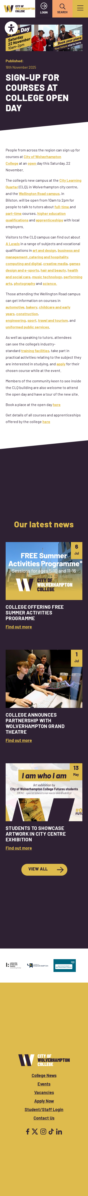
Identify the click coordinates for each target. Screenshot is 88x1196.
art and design (44, 251)
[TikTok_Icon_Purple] (51, 1131)
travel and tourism (53, 321)
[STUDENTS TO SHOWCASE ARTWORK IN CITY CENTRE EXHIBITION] (44, 807)
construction (27, 314)
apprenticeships (49, 220)
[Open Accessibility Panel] (11, 28)
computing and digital (24, 264)
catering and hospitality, (49, 257)
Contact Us (44, 1119)
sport (31, 321)
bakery (31, 307)
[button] (62, 6)
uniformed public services (27, 327)
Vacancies (44, 1093)
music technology (47, 277)
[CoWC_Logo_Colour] (19, 8)
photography (24, 284)
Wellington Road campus (39, 194)
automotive (15, 307)
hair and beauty (53, 271)
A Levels (13, 244)
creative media (55, 264)
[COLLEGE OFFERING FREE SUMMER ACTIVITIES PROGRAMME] (44, 586)
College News (44, 1076)
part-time (14, 214)
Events (44, 1084)
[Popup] (80, 9)
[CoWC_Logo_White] (44, 1060)
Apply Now (44, 1101)
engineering (16, 321)
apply (61, 364)
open (32, 164)
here (57, 405)
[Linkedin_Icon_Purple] (59, 1131)
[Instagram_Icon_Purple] (43, 1131)
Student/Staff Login (44, 1110)
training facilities (35, 351)
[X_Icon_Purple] (35, 1131)
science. (50, 284)
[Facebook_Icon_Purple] (27, 1131)
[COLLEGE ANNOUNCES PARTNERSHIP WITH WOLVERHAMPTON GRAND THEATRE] (44, 697)
